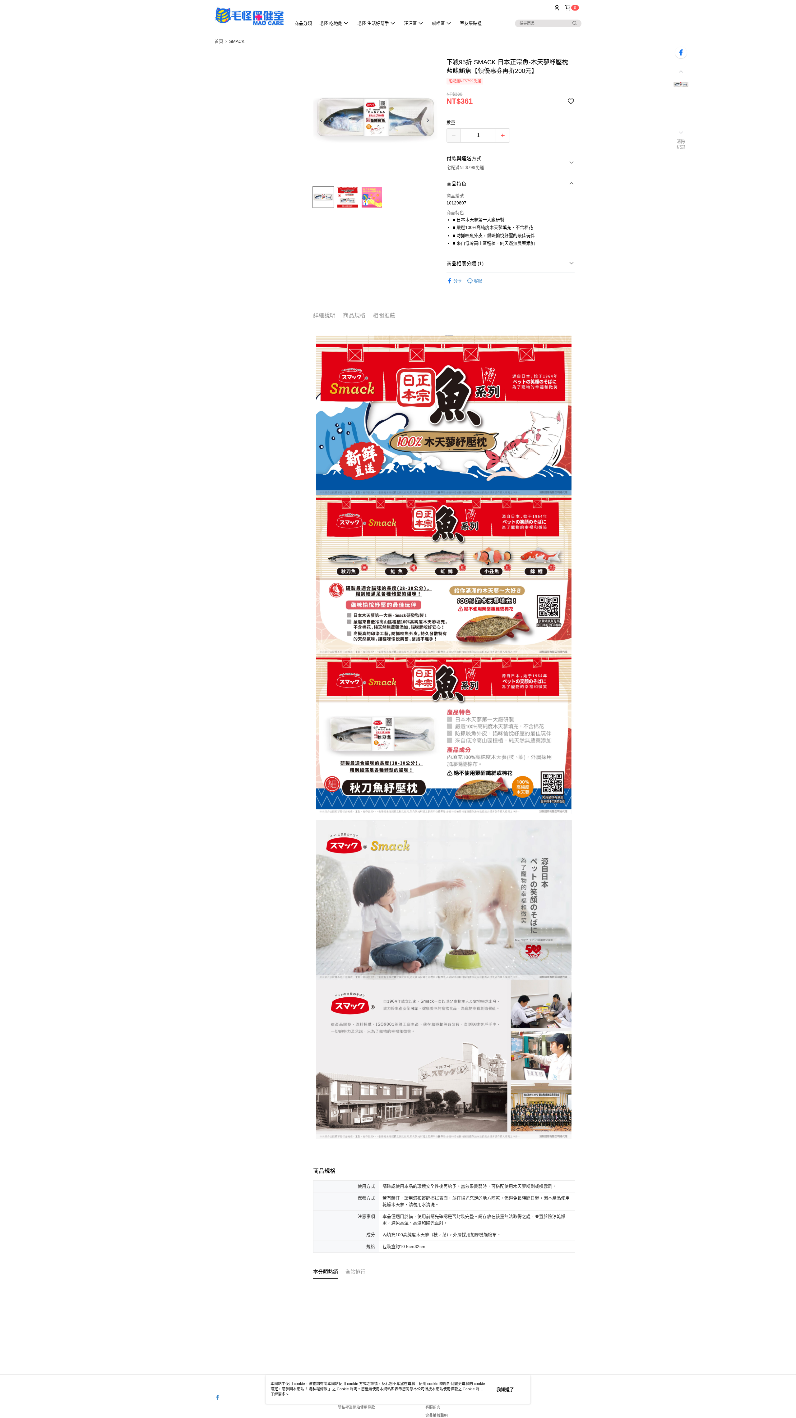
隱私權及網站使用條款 (356, 1407)
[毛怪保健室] (249, 16)
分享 (457, 280)
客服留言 (432, 1407)
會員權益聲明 (436, 1415)
